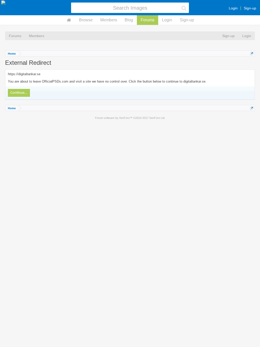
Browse (86, 20)
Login (233, 8)
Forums (147, 20)
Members (108, 20)
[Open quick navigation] (251, 53)
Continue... (18, 93)
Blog (129, 20)
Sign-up (250, 8)
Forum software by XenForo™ (130, 117)
